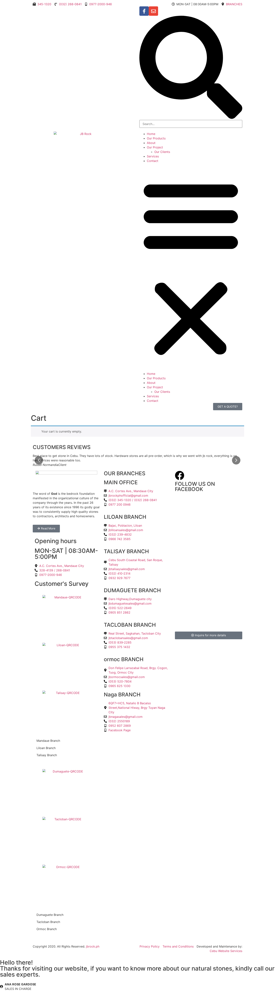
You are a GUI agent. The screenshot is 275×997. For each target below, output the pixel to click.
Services (153, 156)
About (151, 143)
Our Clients (162, 152)
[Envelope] (153, 11)
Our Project (155, 147)
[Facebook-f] (144, 11)
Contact (152, 161)
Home (151, 134)
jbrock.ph (92, 946)
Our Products (156, 138)
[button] (190, 68)
